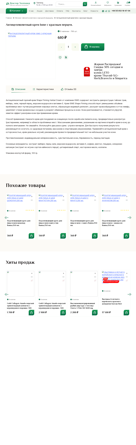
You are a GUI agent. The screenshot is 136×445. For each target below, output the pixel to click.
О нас (31, 11)
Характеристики (45, 89)
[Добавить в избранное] (60, 57)
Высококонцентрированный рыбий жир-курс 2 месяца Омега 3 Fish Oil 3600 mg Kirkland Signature (82, 307)
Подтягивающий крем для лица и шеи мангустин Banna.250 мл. (50, 223)
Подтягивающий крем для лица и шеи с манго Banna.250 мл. (83, 223)
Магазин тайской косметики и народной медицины (34, 18)
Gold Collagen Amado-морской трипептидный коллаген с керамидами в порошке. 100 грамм (20, 307)
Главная (9, 18)
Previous (6, 217)
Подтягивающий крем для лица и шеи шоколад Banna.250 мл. (18, 223)
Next (129, 217)
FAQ (67, 11)
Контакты (76, 11)
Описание (20, 89)
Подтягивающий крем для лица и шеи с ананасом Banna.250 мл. (113, 223)
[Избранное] (107, 3)
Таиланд (39, 3)
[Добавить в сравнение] (66, 57)
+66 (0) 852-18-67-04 (121, 11)
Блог (85, 11)
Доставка (49, 11)
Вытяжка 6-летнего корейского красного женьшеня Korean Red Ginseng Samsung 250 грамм (114, 303)
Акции (39, 11)
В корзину (95, 47)
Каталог (16, 11)
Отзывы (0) (70, 89)
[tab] (18, 89)
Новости (94, 11)
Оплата (60, 11)
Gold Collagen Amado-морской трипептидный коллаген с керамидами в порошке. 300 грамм (52, 307)
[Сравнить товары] (118, 3)
